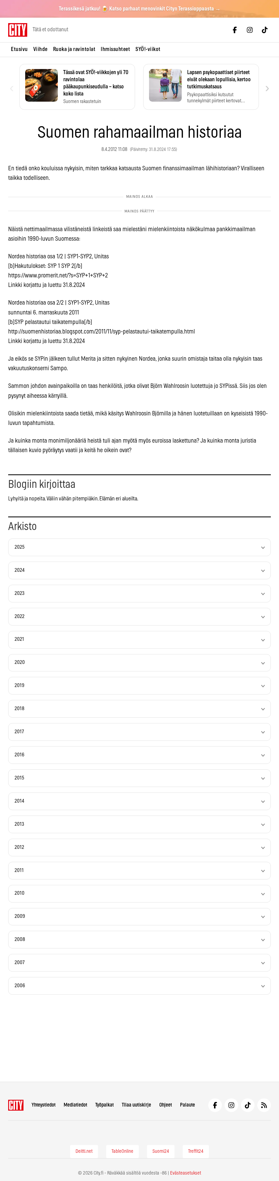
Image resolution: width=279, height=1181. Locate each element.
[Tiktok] (265, 30)
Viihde (40, 49)
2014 (19, 801)
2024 (19, 570)
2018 (19, 708)
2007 (19, 962)
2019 (19, 685)
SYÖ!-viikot (148, 49)
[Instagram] (250, 30)
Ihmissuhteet (115, 49)
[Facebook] (235, 30)
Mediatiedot (75, 1105)
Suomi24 (160, 1151)
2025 (19, 547)
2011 (19, 870)
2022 (19, 616)
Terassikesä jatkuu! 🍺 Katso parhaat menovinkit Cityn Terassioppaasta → (139, 9)
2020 (20, 662)
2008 (20, 939)
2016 (19, 754)
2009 (20, 916)
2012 (19, 847)
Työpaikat (104, 1105)
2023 (19, 593)
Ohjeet (165, 1105)
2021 (19, 639)
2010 (19, 893)
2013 (19, 824)
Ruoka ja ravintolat (74, 49)
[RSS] (264, 1105)
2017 (19, 731)
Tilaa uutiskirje (136, 1105)
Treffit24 (195, 1151)
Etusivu (19, 49)
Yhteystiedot (43, 1105)
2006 (20, 985)
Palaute (187, 1105)
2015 (19, 778)
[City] (15, 1105)
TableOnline (122, 1151)
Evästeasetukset (185, 1173)
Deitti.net (84, 1151)
